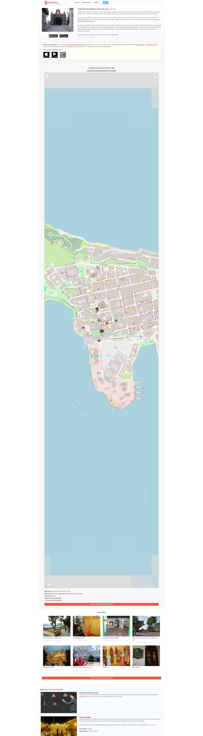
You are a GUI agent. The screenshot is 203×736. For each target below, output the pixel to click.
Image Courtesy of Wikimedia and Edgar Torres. (142, 642)
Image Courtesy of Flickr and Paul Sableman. (112, 640)
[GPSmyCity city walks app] (52, 3)
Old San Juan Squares (85, 717)
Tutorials (96, 2)
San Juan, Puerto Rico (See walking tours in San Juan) (67, 594)
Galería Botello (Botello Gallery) (111, 638)
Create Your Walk (86, 2)
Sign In (105, 2)
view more (152, 725)
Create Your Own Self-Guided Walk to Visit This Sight (101, 71)
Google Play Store (151, 45)
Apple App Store (139, 45)
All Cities (77, 2)
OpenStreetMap (149, 587)
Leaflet (142, 587)
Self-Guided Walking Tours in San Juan (76, 45)
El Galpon (105, 668)
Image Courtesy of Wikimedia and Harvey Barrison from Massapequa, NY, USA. (84, 670)
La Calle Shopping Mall (79, 638)
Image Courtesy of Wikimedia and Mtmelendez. (87, 37)
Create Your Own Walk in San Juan (88, 693)
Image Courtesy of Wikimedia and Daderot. (52, 640)
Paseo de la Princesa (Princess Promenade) (143, 638)
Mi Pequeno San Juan (48, 668)
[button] (101, 330)
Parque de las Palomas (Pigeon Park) (52, 638)
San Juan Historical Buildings (53, 600)
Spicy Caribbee (136, 668)
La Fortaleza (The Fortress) (79, 668)
